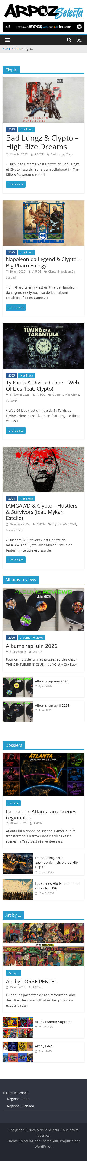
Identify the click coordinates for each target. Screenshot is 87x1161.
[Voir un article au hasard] (79, 40)
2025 (11, 129)
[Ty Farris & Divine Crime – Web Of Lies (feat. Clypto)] (43, 326)
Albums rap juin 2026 (31, 645)
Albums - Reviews (31, 638)
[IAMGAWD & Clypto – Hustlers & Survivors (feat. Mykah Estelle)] (43, 449)
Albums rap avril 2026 (52, 705)
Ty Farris (11, 401)
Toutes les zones (15, 1093)
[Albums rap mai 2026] (18, 679)
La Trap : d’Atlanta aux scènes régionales (41, 814)
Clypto (70, 154)
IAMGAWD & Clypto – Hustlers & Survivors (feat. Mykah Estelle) (41, 511)
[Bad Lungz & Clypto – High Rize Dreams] (43, 80)
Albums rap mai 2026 (51, 681)
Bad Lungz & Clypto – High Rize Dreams (42, 142)
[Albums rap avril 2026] (18, 703)
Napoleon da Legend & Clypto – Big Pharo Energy (43, 262)
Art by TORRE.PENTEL (31, 981)
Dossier (13, 803)
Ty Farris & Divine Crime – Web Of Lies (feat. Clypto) (42, 385)
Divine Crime (70, 395)
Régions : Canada (20, 1106)
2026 (11, 638)
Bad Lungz (57, 154)
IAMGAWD (69, 524)
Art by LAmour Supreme (53, 1022)
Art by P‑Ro (43, 1046)
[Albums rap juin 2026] (43, 590)
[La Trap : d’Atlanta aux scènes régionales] (43, 755)
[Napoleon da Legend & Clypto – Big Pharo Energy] (43, 203)
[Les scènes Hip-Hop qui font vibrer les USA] (18, 881)
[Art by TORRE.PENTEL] (43, 925)
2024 (11, 499)
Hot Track (26, 129)
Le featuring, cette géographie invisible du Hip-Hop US (57, 862)
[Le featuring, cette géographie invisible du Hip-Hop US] (18, 855)
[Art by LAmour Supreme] (18, 1019)
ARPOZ (39, 154)
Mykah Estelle (15, 530)
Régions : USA (18, 1099)
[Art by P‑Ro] (18, 1044)
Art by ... (13, 973)
